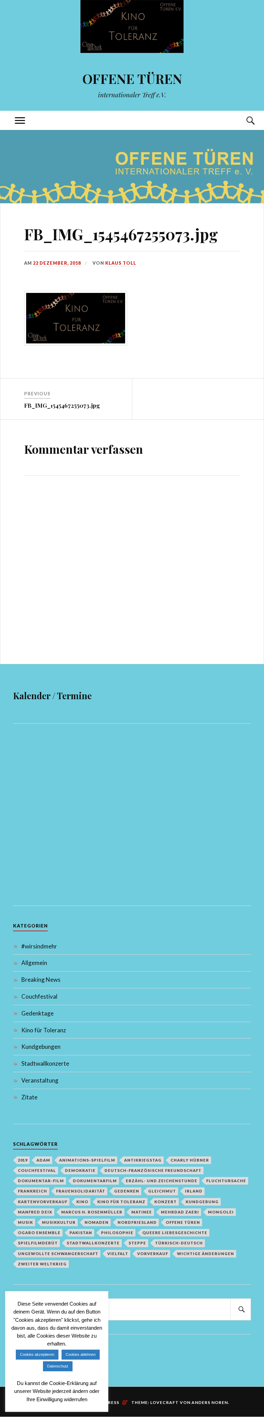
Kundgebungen (40, 1046)
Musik (25, 1222)
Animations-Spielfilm (87, 1160)
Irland (193, 1191)
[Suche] (244, 120)
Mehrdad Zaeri (180, 1212)
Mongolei (221, 1212)
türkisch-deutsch (179, 1243)
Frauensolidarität (80, 1191)
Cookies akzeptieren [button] (37, 1354)
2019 (23, 1160)
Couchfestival (39, 996)
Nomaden (97, 1222)
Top (242, 1342)
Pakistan (80, 1232)
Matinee (141, 1212)
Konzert (165, 1201)
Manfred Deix (35, 1212)
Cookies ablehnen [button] (81, 1354)
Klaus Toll (120, 263)
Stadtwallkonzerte (45, 1063)
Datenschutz (57, 1366)
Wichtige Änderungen (205, 1253)
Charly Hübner (189, 1160)
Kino (82, 1201)
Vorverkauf (152, 1253)
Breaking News (40, 979)
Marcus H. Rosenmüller (91, 1212)
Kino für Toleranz (43, 1030)
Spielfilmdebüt (38, 1243)
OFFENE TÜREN (132, 78)
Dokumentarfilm (95, 1180)
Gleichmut (162, 1191)
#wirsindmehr (39, 946)
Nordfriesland (137, 1222)
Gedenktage (37, 1013)
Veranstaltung (39, 1080)
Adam (43, 1160)
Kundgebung (202, 1201)
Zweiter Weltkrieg (42, 1264)
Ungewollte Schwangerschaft (58, 1253)
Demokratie (80, 1170)
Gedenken (126, 1191)
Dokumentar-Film (41, 1180)
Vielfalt (117, 1253)
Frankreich (32, 1191)
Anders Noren (209, 1402)
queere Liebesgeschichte (174, 1232)
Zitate (29, 1097)
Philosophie (117, 1232)
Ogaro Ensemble (39, 1232)
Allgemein (34, 962)
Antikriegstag (143, 1160)
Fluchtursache (226, 1180)
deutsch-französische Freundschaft (152, 1170)
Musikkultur (59, 1222)
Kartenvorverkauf (42, 1201)
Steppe (137, 1243)
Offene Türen (183, 1222)
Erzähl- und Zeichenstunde (161, 1180)
